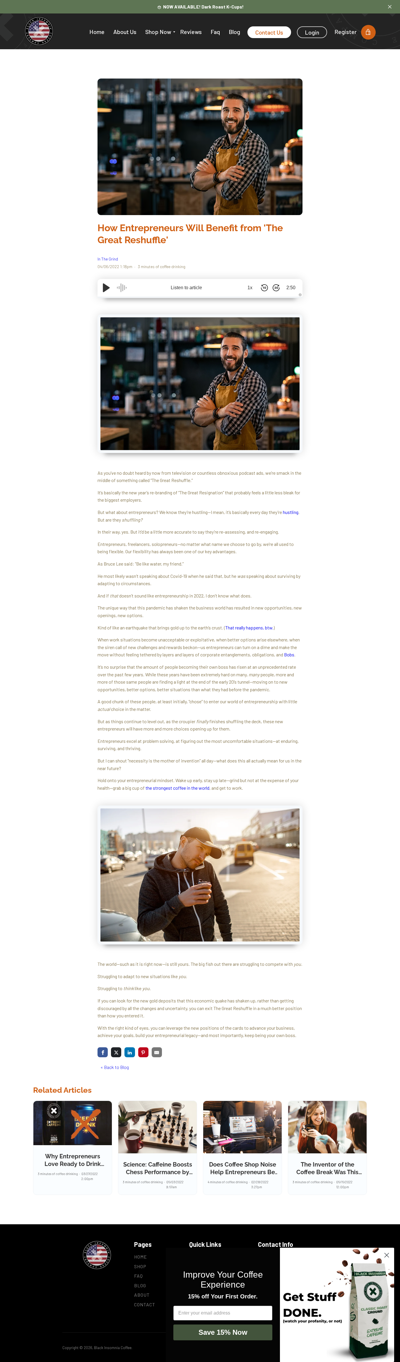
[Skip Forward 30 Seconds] (276, 288)
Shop (140, 1266)
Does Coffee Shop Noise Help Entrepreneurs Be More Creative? (242, 1172)
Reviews (191, 31)
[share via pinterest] (143, 1052)
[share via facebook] (103, 1052)
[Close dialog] (387, 1255)
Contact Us (269, 32)
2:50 (290, 287)
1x (249, 287)
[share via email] (157, 1052)
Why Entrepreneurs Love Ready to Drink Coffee (73, 1164)
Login (312, 32)
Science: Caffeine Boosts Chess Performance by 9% (157, 1172)
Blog (234, 31)
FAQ (138, 1275)
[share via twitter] (116, 1052)
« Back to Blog (114, 1067)
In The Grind (108, 258)
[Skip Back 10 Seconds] (264, 288)
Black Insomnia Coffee (112, 1347)
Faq (215, 31)
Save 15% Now (223, 1332)
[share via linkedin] (129, 1052)
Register (345, 31)
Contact (144, 1304)
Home (97, 31)
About (142, 1295)
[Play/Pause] (106, 288)
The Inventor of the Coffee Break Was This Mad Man (327, 1172)
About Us (124, 31)
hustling (290, 512)
